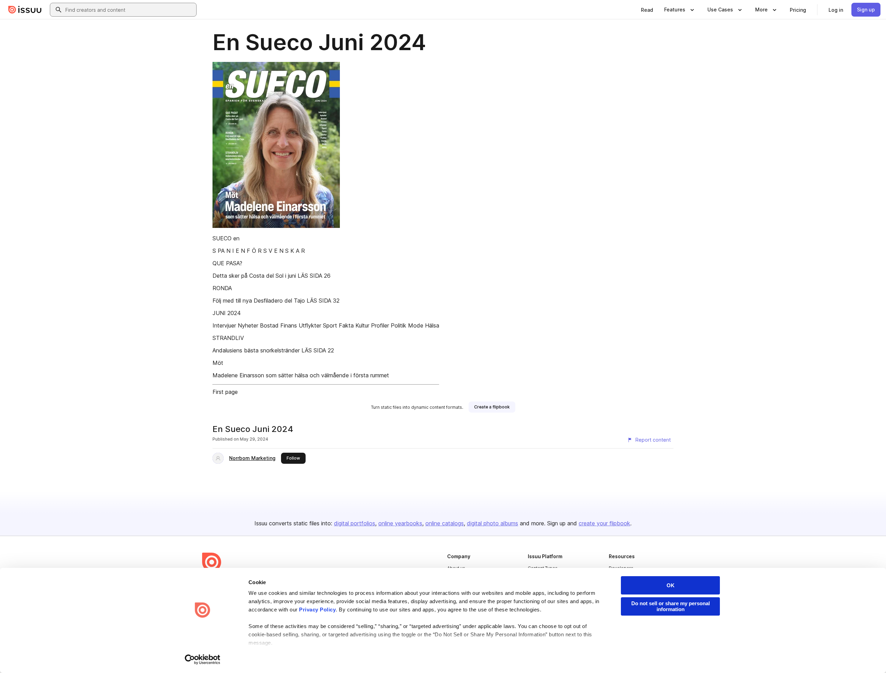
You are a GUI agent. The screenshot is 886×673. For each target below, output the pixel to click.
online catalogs (444, 523)
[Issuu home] (25, 9)
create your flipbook (604, 523)
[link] (647, 10)
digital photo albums (492, 523)
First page (225, 391)
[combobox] (129, 9)
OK (671, 585)
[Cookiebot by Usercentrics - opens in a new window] (202, 659)
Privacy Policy (317, 609)
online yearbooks (400, 523)
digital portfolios (354, 523)
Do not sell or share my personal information (670, 606)
